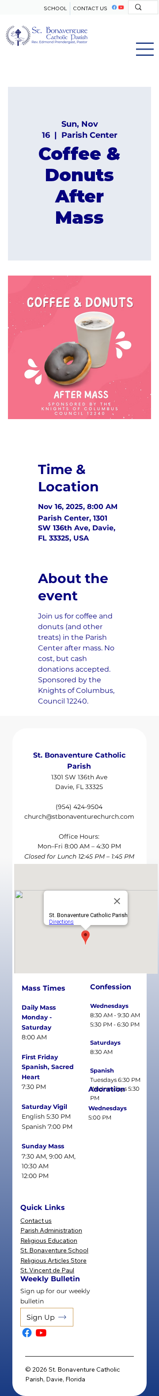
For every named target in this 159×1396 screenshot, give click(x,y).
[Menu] (145, 49)
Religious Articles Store (53, 1260)
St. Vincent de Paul (47, 1270)
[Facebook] (114, 7)
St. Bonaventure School (54, 1250)
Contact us (36, 1221)
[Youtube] (41, 1332)
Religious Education (48, 1240)
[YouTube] (121, 7)
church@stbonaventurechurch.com (79, 816)
